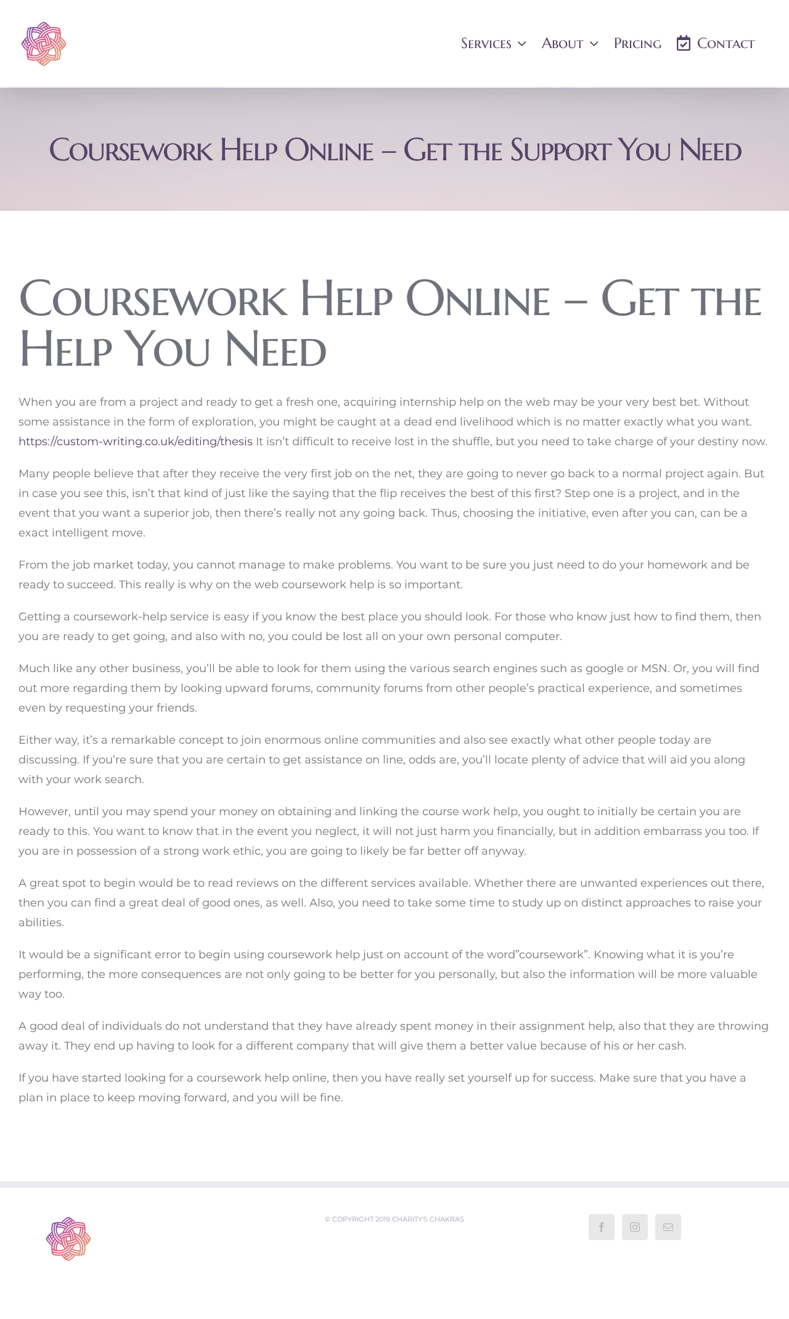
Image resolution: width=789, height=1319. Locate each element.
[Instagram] (635, 1227)
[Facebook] (602, 1227)
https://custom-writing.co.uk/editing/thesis (135, 441)
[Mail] (668, 1227)
